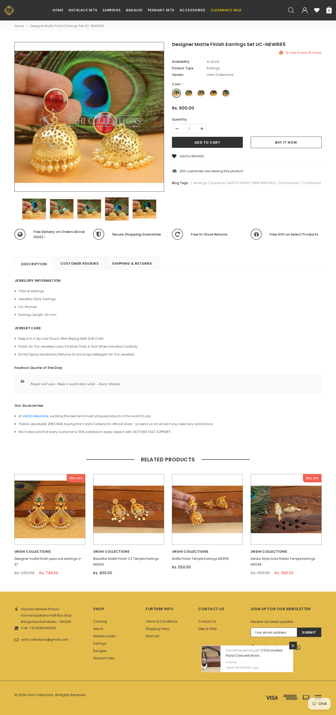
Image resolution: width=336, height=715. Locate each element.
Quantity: (179, 119)
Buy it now (286, 142)
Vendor (177, 74)
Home (19, 26)
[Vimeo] (300, 648)
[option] (89, 117)
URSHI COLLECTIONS (32, 551)
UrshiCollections (35, 416)
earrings (200, 183)
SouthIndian (289, 183)
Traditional (312, 183)
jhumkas (217, 183)
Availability (181, 61)
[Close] (293, 645)
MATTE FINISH (238, 183)
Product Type (182, 68)
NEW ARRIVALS (264, 183)
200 (183, 171)
